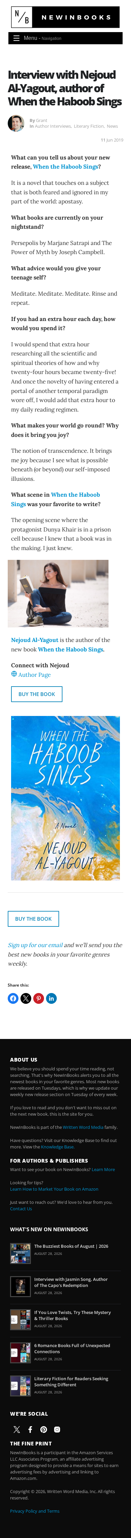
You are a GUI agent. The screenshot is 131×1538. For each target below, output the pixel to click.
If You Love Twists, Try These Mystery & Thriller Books (72, 1315)
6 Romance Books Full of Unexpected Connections (72, 1348)
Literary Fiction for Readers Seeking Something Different (71, 1381)
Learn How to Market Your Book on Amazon (54, 1189)
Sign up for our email (35, 945)
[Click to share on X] (25, 998)
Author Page (34, 674)
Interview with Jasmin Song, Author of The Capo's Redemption (71, 1282)
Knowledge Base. (58, 1147)
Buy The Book (36, 694)
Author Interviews (53, 126)
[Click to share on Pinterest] (38, 998)
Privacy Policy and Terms (34, 1511)
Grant (41, 120)
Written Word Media (83, 1127)
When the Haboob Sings (65, 166)
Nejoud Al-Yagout (34, 640)
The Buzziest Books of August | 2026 (71, 1246)
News (112, 126)
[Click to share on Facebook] (13, 998)
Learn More (103, 1169)
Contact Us (21, 1209)
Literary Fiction (89, 126)
